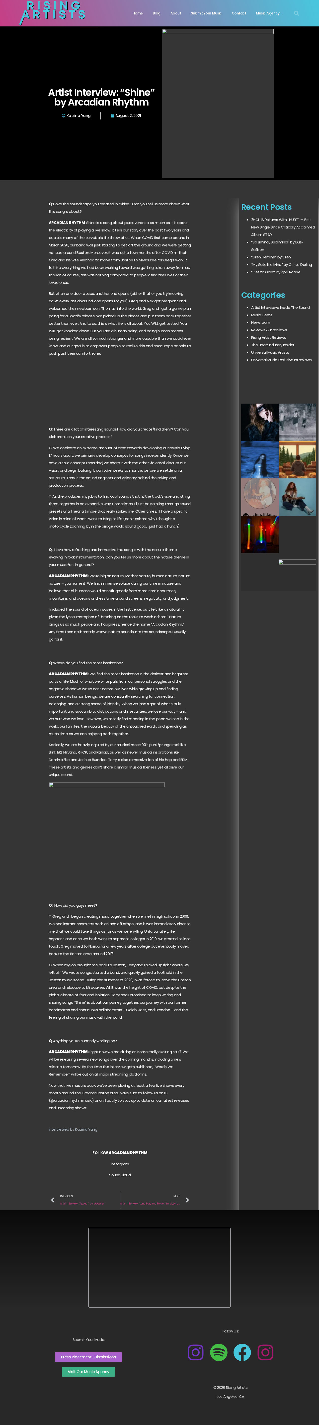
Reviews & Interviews (269, 329)
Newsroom (260, 322)
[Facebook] (242, 1352)
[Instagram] (196, 1352)
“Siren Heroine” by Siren (271, 257)
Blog (156, 13)
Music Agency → (270, 13)
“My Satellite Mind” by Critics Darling (281, 264)
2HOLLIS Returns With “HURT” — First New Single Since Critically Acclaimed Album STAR (283, 227)
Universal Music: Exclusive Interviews (281, 359)
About (175, 13)
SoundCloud (120, 1175)
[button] (297, 13)
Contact (239, 13)
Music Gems (261, 315)
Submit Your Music (206, 13)
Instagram (120, 1164)
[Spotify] (219, 1352)
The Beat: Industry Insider (272, 344)
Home (138, 13)
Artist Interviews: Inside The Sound (280, 307)
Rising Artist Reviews (268, 337)
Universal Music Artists (270, 352)
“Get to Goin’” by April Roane (276, 272)
